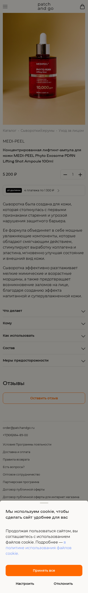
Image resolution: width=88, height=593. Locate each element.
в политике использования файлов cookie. (39, 548)
